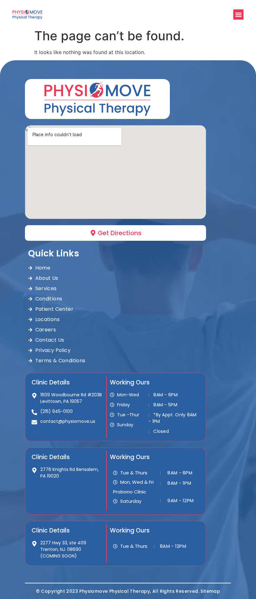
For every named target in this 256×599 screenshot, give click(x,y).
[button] (238, 14)
